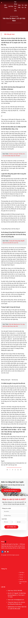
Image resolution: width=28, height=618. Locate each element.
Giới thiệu (21, 572)
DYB (10, 555)
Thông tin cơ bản (6, 508)
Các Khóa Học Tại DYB (15, 6)
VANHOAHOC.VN (12, 607)
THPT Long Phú (5, 562)
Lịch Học (10, 6)
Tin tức (23, 6)
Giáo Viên (19, 6)
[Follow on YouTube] (8, 552)
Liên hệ (21, 579)
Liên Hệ (26, 6)
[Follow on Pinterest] (5, 552)
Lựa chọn (4, 519)
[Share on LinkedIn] (20, 470)
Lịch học (21, 574)
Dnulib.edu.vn (18, 604)
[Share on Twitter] (12, 470)
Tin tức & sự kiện (14, 16)
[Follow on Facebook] (2, 552)
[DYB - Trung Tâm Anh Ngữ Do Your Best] (1, 2)
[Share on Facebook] (10, 470)
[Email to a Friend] (15, 470)
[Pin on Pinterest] (18, 470)
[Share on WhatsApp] (7, 470)
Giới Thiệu (5, 6)
